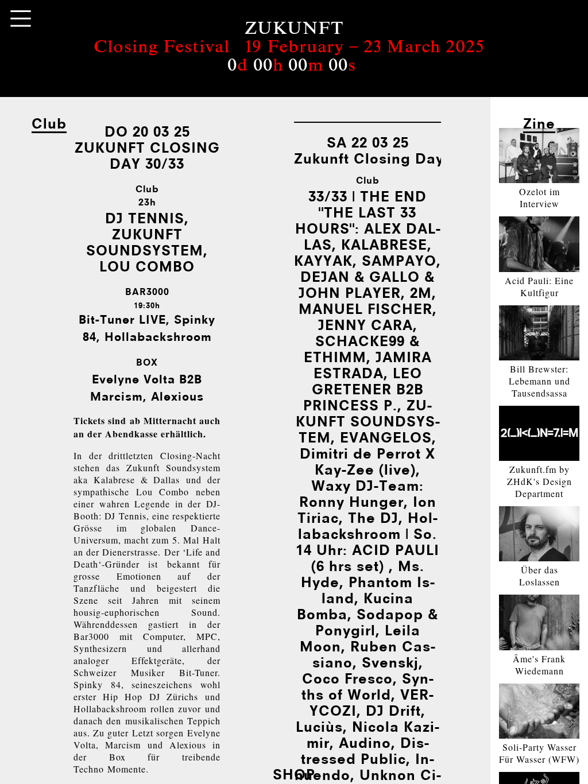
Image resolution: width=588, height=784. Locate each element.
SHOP (294, 774)
